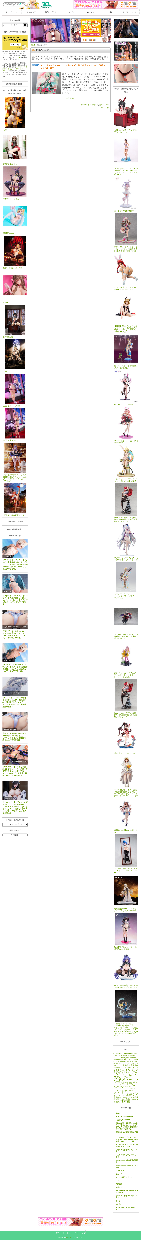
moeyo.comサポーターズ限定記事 (127, 1166)
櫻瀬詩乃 (117, 1099)
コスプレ (70, 12)
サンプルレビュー (8, 798)
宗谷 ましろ (127, 1097)
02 (114, 1054)
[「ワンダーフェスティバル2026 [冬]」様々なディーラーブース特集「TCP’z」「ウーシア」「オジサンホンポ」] (15, 619)
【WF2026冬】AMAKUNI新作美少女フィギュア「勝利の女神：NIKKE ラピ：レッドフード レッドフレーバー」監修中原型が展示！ (14, 702)
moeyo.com (70, 1237)
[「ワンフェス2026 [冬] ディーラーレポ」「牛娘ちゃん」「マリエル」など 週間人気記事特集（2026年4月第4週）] (15, 721)
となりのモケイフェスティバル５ (126, 1197)
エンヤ (119, 1066)
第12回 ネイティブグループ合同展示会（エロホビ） (127, 1145)
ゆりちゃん (117, 1064)
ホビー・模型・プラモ (124, 1177)
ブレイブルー (128, 1084)
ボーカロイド (86, 105)
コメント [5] (104, 108)
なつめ (134, 1062)
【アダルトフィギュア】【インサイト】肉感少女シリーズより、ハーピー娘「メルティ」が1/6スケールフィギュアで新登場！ (15, 600)
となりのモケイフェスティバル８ (126, 1156)
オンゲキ (126, 1065)
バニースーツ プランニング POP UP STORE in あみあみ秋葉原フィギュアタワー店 (127, 1139)
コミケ (126, 1069)
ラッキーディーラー (125, 1094)
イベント (90, 12)
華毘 (118, 1102)
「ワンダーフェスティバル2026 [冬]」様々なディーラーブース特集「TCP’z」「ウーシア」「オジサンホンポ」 (14, 634)
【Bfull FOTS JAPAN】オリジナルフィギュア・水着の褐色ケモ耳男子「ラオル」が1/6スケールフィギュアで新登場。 (15, 668)
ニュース (119, 1174)
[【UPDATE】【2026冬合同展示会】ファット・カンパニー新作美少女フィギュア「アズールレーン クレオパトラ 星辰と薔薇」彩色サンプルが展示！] (15, 755)
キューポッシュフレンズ (125, 1067)
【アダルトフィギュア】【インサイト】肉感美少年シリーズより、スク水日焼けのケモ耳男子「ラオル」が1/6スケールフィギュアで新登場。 (15, 564)
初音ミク (95, 105)
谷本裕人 (127, 1101)
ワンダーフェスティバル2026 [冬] (12, 626)
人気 (110, 12)
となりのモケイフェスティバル (126, 1151)
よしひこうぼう (129, 1063)
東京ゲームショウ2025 (124, 1117)
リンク (82, 1233)
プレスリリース (7, 556)
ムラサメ (131, 1090)
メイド (119, 1093)
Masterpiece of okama (128, 1057)
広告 (57, 1233)
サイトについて (129, 12)
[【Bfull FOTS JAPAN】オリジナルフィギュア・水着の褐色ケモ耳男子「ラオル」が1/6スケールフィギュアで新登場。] (15, 652)
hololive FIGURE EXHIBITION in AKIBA (127, 1191)
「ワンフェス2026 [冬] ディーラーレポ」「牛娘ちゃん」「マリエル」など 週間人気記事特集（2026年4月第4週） (15, 736)
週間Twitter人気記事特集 (10, 729)
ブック (118, 1201)
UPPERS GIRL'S (125, 1061)
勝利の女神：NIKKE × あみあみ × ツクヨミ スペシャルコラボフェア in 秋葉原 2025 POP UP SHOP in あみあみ (127, 1126)
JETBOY (117, 1057)
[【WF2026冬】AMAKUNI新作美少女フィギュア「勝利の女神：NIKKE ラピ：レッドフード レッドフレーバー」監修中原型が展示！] (15, 686)
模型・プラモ (51, 12)
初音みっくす (104, 105)
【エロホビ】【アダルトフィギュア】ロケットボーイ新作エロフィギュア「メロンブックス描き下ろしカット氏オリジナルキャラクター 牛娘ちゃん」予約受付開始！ (15, 807)
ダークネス (124, 1077)
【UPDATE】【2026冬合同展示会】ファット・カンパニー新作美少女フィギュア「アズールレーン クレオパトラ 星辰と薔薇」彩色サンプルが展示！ (15, 771)
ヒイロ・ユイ (127, 1082)
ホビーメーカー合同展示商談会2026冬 (13, 761)
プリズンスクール (125, 1087)
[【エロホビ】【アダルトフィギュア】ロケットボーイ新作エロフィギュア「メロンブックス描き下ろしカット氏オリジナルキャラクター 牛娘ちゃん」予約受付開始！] (15, 790)
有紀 (136, 1097)
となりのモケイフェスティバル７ (126, 1208)
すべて (118, 1113)
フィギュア (31, 12)
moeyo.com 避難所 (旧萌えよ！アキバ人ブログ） (14, 68)
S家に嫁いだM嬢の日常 (125, 1060)
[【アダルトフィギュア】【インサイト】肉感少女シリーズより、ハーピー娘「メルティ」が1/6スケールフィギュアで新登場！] (15, 583)
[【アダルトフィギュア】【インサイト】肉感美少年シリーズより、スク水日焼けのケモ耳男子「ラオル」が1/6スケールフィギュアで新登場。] (15, 548)
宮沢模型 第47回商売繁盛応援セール (127, 1133)
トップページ (11, 12)
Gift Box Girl (121, 1054)
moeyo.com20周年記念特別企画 (127, 1161)
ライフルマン (129, 1093)
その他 (118, 1204)
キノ (130, 1065)
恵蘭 (132, 1097)
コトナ (118, 1070)
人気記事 (119, 1184)
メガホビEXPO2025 (123, 1120)
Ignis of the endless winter (126, 1055)
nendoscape (118, 1059)
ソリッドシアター (125, 1075)
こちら (18, 57)
